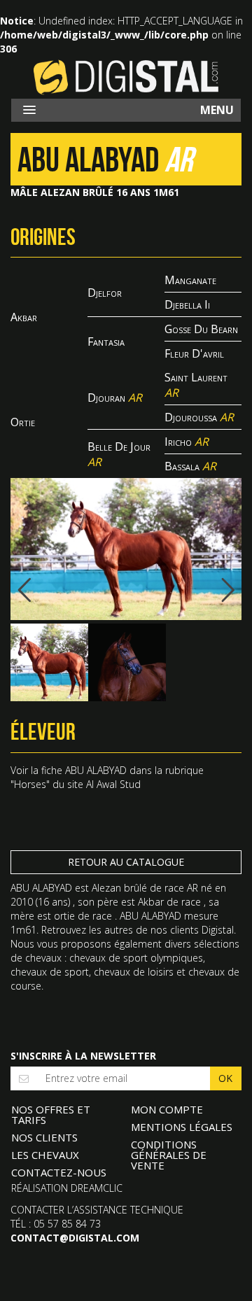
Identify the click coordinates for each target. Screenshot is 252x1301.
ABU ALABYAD (96, 770)
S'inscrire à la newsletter (83, 1055)
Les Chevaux (45, 1155)
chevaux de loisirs (134, 971)
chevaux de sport (49, 971)
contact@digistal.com (74, 1237)
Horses (30, 784)
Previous (32, 590)
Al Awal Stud (113, 784)
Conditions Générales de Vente (168, 1154)
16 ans (53, 901)
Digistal (125, 77)
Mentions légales (181, 1127)
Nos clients (44, 1137)
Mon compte (167, 1109)
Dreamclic (96, 1188)
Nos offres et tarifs (50, 1114)
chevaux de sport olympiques (136, 957)
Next (220, 590)
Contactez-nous (58, 1172)
